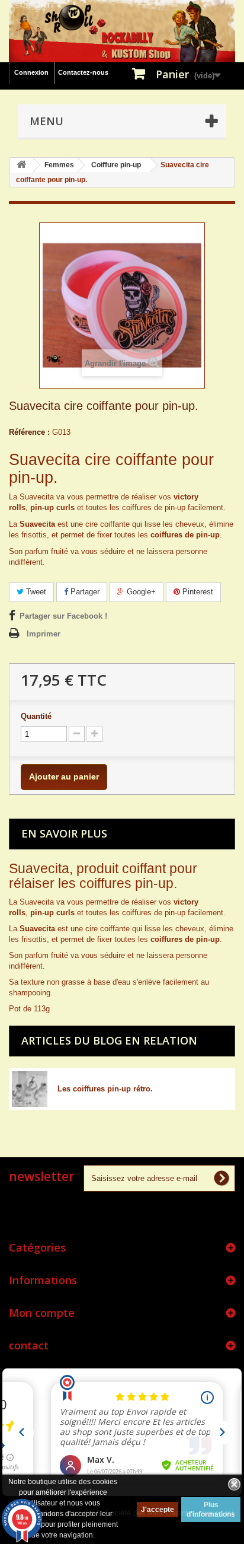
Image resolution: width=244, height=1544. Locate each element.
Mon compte (42, 1313)
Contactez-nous (83, 72)
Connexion (31, 72)
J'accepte (157, 1509)
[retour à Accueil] (21, 165)
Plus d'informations (211, 1509)
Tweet (35, 591)
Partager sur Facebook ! (63, 616)
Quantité (36, 716)
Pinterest (196, 591)
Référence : (29, 432)
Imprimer (43, 633)
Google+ (140, 591)
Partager (83, 591)
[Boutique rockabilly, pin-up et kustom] (122, 31)
